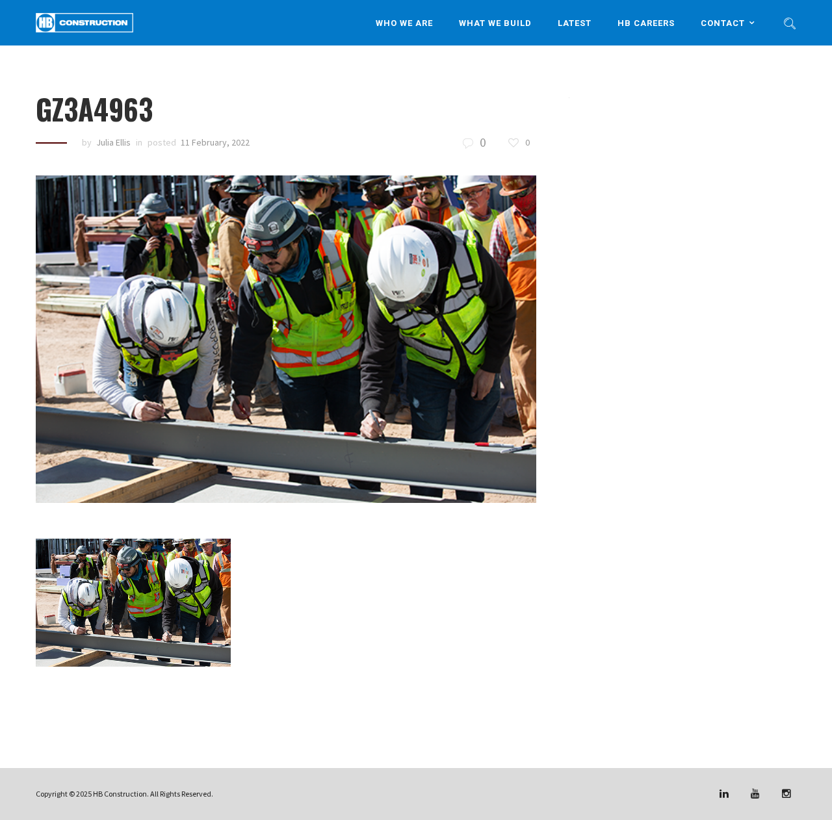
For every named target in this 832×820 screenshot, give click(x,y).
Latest (575, 22)
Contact (723, 22)
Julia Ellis (113, 142)
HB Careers (646, 22)
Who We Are (404, 22)
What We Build (495, 22)
